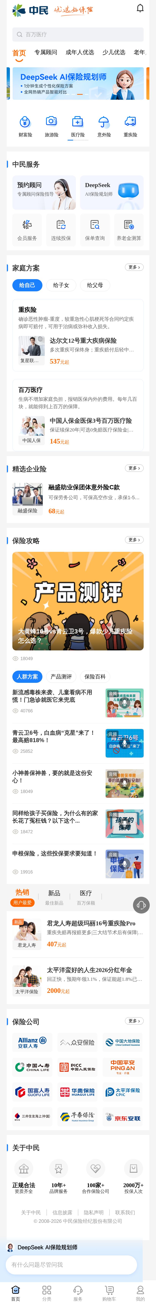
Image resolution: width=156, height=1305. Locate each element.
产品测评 (61, 677)
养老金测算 (129, 238)
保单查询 (95, 238)
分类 (46, 1299)
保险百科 (95, 677)
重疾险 (130, 134)
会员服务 (27, 238)
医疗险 (78, 134)
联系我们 (125, 1212)
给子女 (61, 285)
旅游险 (52, 134)
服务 (78, 1299)
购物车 (109, 1299)
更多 (133, 267)
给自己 (27, 285)
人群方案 (27, 677)
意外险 (104, 134)
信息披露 (62, 1212)
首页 (15, 1299)
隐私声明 (94, 1212)
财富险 (25, 134)
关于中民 (31, 1212)
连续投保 (61, 238)
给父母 (95, 285)
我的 (140, 1299)
